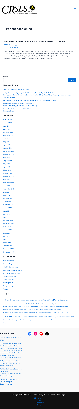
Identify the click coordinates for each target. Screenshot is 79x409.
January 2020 (7, 148)
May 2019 (6, 164)
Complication (28, 304)
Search (5, 77)
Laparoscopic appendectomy (10, 312)
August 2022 (7, 123)
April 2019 (6, 167)
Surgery (5, 323)
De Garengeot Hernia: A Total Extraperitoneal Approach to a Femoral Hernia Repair (30, 100)
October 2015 (7, 227)
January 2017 (7, 201)
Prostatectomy (65, 316)
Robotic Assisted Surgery (11, 273)
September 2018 (8, 183)
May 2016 (6, 214)
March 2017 (7, 195)
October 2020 (8, 135)
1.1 (4, 299)
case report (51, 299)
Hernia (21, 309)
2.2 (11, 300)
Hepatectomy (15, 309)
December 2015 (8, 224)
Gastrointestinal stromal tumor (30, 306)
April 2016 (6, 217)
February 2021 (8, 132)
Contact (39, 405)
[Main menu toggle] (75, 9)
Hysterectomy (27, 309)
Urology (6, 289)
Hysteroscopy (36, 309)
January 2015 (7, 246)
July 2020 (6, 138)
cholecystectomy (65, 300)
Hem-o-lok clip (7, 309)
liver (19, 316)
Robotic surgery (14, 320)
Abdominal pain (20, 300)
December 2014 (8, 249)
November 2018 (8, 176)
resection (71, 316)
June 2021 (6, 126)
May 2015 (6, 236)
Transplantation (8, 279)
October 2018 (7, 179)
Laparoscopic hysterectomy (45, 312)
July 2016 (6, 211)
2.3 (14, 300)
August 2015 (7, 230)
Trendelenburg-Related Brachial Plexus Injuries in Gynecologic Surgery (34, 41)
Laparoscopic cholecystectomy (27, 312)
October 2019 (7, 157)
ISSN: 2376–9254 (39, 398)
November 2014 (8, 252)
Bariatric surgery (30, 300)
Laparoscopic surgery (61, 312)
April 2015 (6, 239)
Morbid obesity (25, 316)
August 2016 (7, 208)
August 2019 (7, 161)
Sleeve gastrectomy (56, 320)
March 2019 (7, 170)
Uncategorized (8, 283)
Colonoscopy (20, 304)
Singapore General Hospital (35, 320)
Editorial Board (39, 403)
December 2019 (8, 151)
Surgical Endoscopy (9, 276)
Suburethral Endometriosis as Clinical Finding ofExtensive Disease (9, 381)
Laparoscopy (10, 316)
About (40, 400)
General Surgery (8, 264)
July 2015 (6, 233)
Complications (37, 304)
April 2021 (6, 129)
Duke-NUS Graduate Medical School (12, 306)
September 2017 (8, 189)
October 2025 (8, 120)
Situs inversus (46, 320)
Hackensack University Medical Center (58, 306)
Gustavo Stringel (43, 306)
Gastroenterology (9, 261)
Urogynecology (8, 286)
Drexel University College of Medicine (51, 304)
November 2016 (8, 205)
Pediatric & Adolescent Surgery (13, 270)
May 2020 (6, 142)
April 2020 (6, 145)
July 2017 (6, 192)
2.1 (8, 300)
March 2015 (7, 242)
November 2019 (8, 154)
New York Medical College (45, 316)
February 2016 (8, 220)
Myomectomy (33, 316)
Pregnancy (57, 316)
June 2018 (6, 186)
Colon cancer (12, 304)
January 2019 (7, 173)
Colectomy (6, 304)
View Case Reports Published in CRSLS (16, 89)
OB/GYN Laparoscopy (10, 45)
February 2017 (8, 198)
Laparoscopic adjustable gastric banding (50, 309)
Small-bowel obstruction (69, 320)
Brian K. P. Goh (38, 300)
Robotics (5, 320)
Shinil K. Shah (24, 320)
